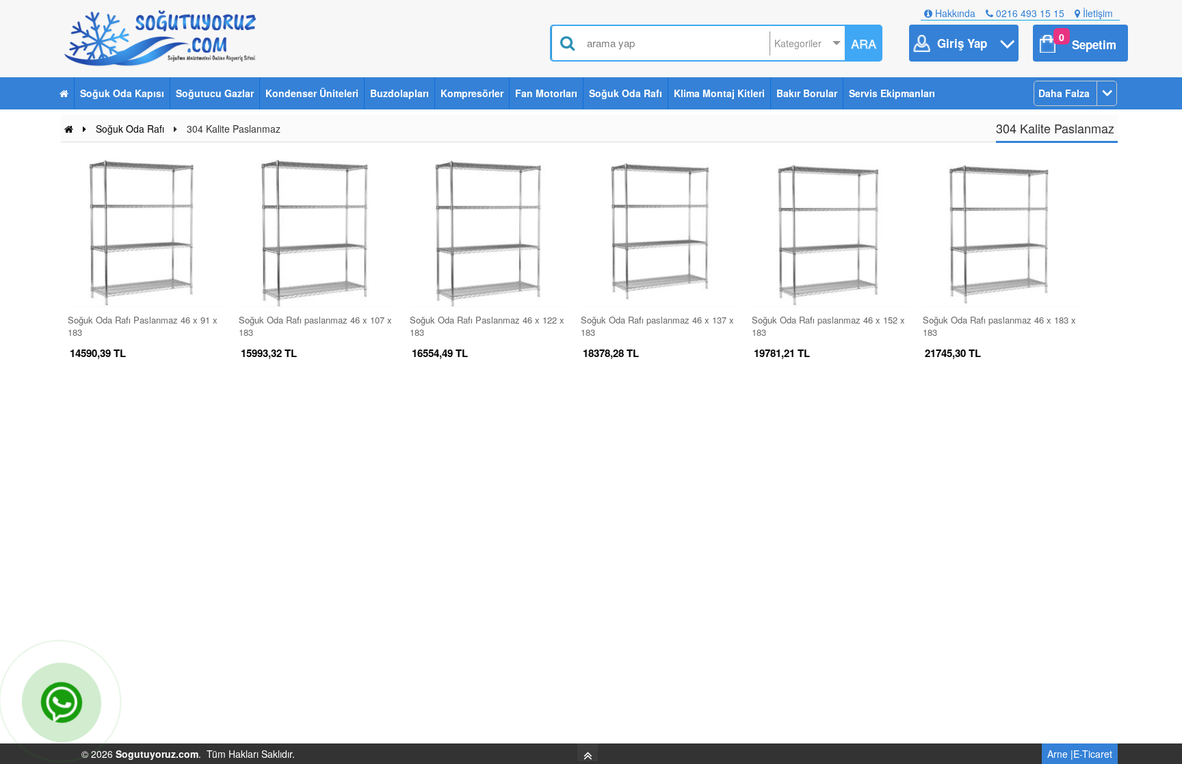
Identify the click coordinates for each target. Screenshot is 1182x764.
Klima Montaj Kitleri (719, 93)
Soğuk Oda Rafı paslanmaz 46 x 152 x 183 (828, 325)
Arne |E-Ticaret (1079, 754)
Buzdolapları (399, 93)
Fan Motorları (546, 93)
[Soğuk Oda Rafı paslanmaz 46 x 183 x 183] (1001, 233)
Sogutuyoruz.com (157, 754)
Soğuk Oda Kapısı (122, 93)
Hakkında (953, 13)
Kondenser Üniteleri (311, 93)
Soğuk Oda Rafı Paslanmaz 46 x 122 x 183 (487, 325)
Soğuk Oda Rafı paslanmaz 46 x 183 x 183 (999, 325)
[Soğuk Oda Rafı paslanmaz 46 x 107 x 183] (317, 233)
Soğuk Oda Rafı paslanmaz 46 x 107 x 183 (315, 325)
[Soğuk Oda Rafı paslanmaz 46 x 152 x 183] (830, 233)
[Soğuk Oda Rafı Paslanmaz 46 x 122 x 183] (488, 233)
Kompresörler (472, 93)
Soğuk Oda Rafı (625, 93)
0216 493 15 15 (1028, 13)
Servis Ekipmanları (892, 93)
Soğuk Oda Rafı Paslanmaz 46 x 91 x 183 (143, 325)
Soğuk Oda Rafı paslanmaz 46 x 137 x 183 (657, 325)
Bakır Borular (806, 93)
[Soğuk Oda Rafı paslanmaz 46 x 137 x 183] (659, 233)
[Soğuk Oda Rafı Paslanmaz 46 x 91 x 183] (146, 233)
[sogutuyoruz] (162, 38)
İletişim (1096, 13)
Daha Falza (1064, 93)
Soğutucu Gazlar (215, 93)
